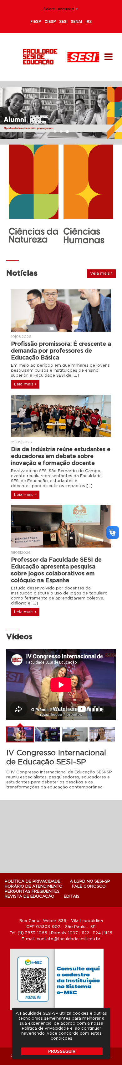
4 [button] (64, 250)
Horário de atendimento (34, 886)
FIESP (35, 21)
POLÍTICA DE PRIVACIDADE (32, 881)
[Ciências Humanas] (88, 195)
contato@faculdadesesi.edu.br (68, 939)
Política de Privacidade (45, 1029)
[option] (61, 113)
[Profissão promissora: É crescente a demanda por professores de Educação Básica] (61, 310)
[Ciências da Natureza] (33, 193)
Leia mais (24, 384)
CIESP (50, 21)
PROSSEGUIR (61, 1051)
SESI (63, 21)
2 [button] (61, 132)
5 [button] (70, 250)
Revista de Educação (29, 896)
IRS (88, 21)
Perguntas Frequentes (32, 891)
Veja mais (100, 274)
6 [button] (77, 250)
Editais (71, 896)
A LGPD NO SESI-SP (90, 881)
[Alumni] (61, 113)
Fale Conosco (89, 886)
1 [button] (55, 132)
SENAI (76, 21)
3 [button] (67, 132)
